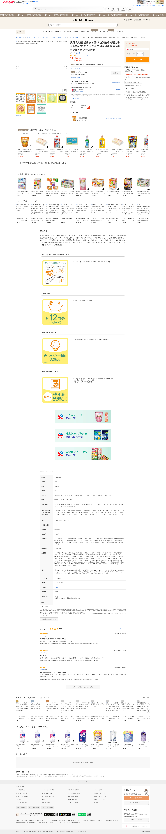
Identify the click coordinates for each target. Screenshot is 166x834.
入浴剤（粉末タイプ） (74, 37)
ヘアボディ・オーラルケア (34, 37)
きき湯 (56, 587)
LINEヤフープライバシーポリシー (34, 831)
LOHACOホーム (20, 37)
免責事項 (68, 831)
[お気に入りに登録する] (65, 90)
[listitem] (29, 789)
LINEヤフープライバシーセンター (51, 831)
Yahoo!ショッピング (20, 831)
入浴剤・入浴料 (62, 37)
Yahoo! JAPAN (136, 5)
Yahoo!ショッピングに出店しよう (151, 5)
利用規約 (62, 831)
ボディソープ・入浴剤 (49, 37)
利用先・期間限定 (79, 91)
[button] (140, 54)
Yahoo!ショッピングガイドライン (79, 831)
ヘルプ (162, 5)
